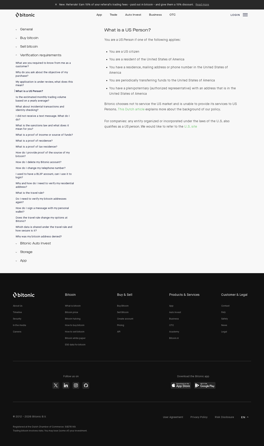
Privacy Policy (198, 417)
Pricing (120, 325)
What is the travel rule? (30, 193)
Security (17, 319)
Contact (225, 306)
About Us (17, 306)
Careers (17, 332)
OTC (173, 15)
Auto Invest (133, 15)
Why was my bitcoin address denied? (39, 236)
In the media (19, 325)
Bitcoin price (71, 312)
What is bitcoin (73, 306)
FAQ (223, 312)
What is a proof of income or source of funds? (44, 135)
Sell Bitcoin (123, 312)
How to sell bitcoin (74, 332)
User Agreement (173, 417)
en (243, 417)
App (99, 15)
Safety (224, 319)
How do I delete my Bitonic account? (38, 162)
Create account (125, 319)
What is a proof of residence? (34, 140)
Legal (224, 332)
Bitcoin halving (72, 319)
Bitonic (28, 15)
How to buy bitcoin (74, 325)
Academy (174, 332)
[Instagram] (76, 385)
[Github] (85, 385)
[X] (55, 385)
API (118, 332)
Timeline (17, 312)
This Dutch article (131, 109)
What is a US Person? (29, 91)
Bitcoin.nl (174, 338)
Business (155, 15)
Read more (202, 4)
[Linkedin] (65, 385)
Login (235, 15)
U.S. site (190, 126)
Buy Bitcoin (123, 306)
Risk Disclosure (224, 417)
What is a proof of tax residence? (36, 146)
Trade (113, 15)
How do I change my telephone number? (41, 168)
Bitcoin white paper (75, 338)
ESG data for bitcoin (75, 345)
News (224, 325)
